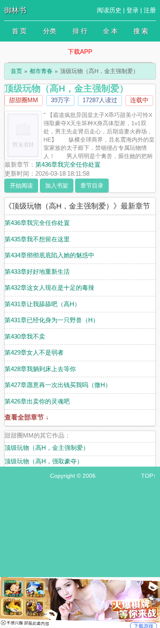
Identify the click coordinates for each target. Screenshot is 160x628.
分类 (49, 31)
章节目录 (91, 185)
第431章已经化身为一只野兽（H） (52, 319)
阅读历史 (109, 10)
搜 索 (140, 31)
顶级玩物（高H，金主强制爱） (47, 447)
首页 (16, 71)
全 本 (110, 31)
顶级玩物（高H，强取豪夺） (44, 461)
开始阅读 (21, 185)
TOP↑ (148, 475)
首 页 (19, 31)
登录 (132, 10)
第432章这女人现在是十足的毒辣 (49, 287)
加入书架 (56, 185)
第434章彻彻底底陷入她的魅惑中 (49, 255)
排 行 (80, 31)
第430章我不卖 (25, 336)
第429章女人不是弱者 (34, 352)
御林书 (15, 10)
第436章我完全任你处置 (68, 164)
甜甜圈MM (23, 99)
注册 (150, 10)
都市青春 (41, 71)
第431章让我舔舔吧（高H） (42, 303)
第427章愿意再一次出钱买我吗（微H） (58, 384)
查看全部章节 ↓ (27, 417)
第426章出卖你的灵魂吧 (37, 401)
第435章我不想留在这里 (37, 239)
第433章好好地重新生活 (37, 271)
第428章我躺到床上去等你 (40, 368)
